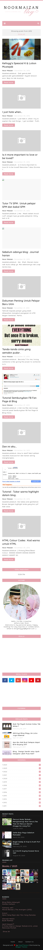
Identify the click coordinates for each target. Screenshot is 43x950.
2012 (22, 802)
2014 (21, 799)
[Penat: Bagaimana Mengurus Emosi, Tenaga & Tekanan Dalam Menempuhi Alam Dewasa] (4, 875)
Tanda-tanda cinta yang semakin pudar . (16, 351)
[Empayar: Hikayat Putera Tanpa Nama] (18, 889)
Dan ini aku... (9, 446)
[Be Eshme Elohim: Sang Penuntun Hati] (13, 882)
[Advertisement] (21, 654)
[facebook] (5, 680)
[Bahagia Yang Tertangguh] (9, 883)
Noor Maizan (7, 70)
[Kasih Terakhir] (9, 876)
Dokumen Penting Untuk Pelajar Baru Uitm (21, 302)
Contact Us (29, 942)
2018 (21, 785)
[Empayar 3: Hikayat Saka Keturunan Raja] (22, 882)
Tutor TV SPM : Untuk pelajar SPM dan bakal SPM (19, 205)
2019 (22, 782)
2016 (22, 792)
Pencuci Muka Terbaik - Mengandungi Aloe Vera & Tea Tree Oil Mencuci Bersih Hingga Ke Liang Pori (25, 822)
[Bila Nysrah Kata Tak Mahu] (13, 876)
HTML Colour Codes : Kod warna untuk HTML (21, 542)
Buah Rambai (7, 920)
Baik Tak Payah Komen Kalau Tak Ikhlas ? (26, 725)
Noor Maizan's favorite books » (30, 892)
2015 (22, 795)
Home (13, 942)
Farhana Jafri (7, 908)
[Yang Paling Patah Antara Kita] (18, 882)
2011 (22, 806)
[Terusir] (4, 889)
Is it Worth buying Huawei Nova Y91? (26, 852)
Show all (21, 34)
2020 (21, 778)
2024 (21, 765)
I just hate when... (12, 112)
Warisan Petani (8, 919)
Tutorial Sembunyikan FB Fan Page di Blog (19, 399)
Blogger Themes (21, 947)
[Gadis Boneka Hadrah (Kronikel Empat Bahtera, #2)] (18, 875)
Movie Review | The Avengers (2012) (17, 909)
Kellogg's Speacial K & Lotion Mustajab (19, 65)
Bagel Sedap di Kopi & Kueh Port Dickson (26, 843)
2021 (21, 775)
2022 (21, 771)
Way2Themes (23, 945)
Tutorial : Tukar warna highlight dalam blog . (20, 493)
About (20, 942)
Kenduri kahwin (8, 904)
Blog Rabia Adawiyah (11, 902)
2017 (21, 789)
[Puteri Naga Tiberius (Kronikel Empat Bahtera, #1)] (22, 876)
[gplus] (18, 680)
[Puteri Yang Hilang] (31, 876)
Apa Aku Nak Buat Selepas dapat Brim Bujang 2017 (26, 743)
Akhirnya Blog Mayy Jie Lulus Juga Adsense (25, 734)
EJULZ (4, 913)
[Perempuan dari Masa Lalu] (27, 876)
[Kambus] (31, 882)
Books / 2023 (9, 866)
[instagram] (24, 680)
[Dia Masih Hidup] (36, 876)
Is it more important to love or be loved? (20, 156)
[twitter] (11, 680)
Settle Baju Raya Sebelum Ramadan (23, 834)
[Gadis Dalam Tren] (4, 883)
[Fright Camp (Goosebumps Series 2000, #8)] (13, 889)
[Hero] (36, 882)
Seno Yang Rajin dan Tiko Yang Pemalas (19, 915)
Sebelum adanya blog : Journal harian (20, 254)
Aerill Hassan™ (8, 924)
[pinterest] (38, 680)
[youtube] (31, 680)
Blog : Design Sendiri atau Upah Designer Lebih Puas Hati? (26, 753)
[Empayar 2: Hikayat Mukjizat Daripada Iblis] (27, 882)
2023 (21, 768)
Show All (6, 931)
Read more (8, 82)
